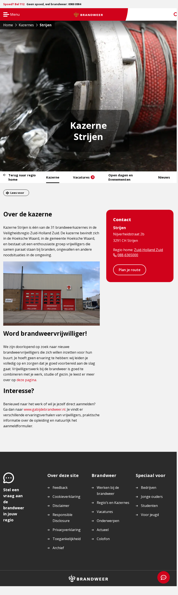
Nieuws (164, 177)
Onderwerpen (108, 520)
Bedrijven (148, 487)
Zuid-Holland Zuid (148, 249)
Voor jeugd (150, 514)
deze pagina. (27, 380)
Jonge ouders (152, 496)
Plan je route (130, 269)
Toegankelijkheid (67, 538)
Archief (58, 547)
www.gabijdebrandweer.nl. (45, 409)
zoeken (172, 14)
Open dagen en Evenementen (120, 177)
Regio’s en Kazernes (113, 502)
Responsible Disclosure (62, 517)
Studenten (149, 505)
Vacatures (83, 177)
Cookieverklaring (66, 496)
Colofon (103, 538)
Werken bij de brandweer (108, 490)
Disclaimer (61, 505)
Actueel (103, 529)
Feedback (60, 487)
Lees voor (17, 193)
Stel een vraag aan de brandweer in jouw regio (13, 504)
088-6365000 (127, 255)
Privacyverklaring (67, 529)
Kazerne (52, 177)
